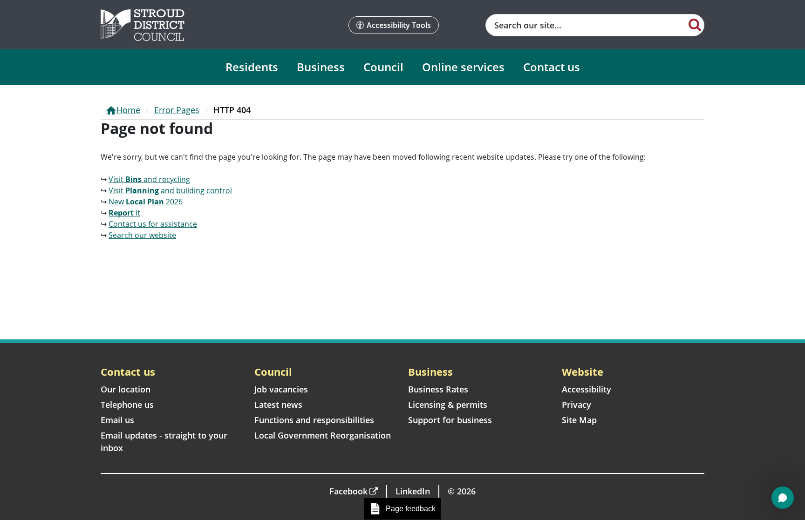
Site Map (579, 419)
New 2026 (146, 201)
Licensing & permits (447, 404)
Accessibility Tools (399, 25)
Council (383, 66)
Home (128, 109)
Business (321, 66)
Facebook (348, 491)
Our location (125, 389)
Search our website (142, 235)
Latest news (278, 404)
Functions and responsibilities (314, 419)
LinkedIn (413, 491)
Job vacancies (281, 389)
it (124, 213)
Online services (463, 66)
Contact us (551, 66)
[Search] (695, 24)
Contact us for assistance (153, 224)
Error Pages (176, 109)
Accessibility (586, 389)
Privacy (576, 404)
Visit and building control (170, 190)
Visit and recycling (149, 179)
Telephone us (127, 404)
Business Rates (438, 389)
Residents (251, 66)
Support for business (450, 419)
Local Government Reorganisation (322, 435)
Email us (117, 419)
